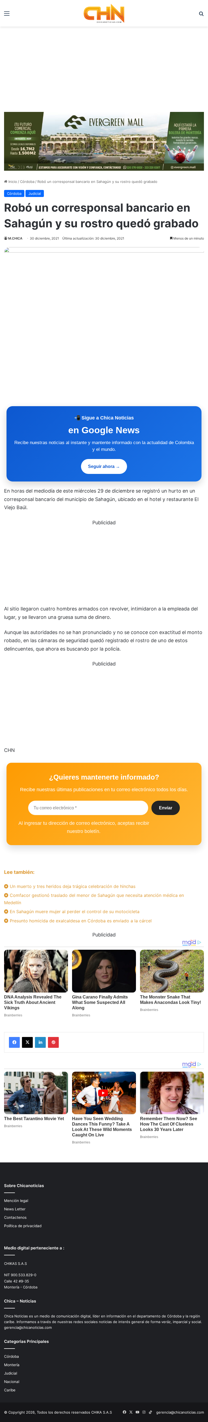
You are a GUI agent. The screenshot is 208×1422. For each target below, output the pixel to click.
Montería (12, 1365)
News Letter (14, 1209)
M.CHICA (15, 238)
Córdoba (27, 181)
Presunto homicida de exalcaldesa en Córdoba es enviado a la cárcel (80, 920)
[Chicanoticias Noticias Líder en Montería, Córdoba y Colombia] (104, 13)
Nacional (11, 1381)
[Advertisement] (104, 67)
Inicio (12, 181)
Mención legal (16, 1200)
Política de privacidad (22, 1226)
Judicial (34, 193)
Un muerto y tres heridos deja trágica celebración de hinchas (71, 886)
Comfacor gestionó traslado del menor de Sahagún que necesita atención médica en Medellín (94, 899)
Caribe (9, 1390)
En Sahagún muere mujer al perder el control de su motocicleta (73, 911)
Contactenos (15, 1217)
